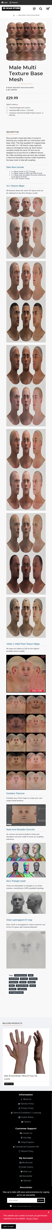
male (30, 975)
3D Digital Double (16, 992)
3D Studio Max (22, 986)
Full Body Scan (20, 975)
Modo (32, 986)
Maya (12, 986)
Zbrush (22, 982)
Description (12, 132)
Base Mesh (14, 979)
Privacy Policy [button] (32, 1219)
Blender (12, 989)
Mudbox (32, 982)
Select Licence (11, 104)
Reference (13, 982)
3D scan (24, 979)
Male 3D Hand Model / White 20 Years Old (20, 1076)
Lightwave (22, 989)
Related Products (12, 1023)
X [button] (48, 1212)
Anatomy (33, 979)
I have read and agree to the (27, 1206)
